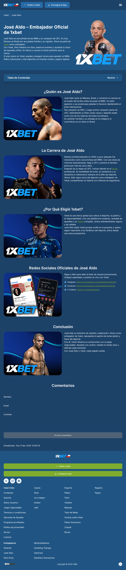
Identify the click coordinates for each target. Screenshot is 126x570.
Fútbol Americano (72, 522)
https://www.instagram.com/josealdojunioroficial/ (96, 282)
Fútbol (67, 493)
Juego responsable (12, 507)
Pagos (98, 493)
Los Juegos (39, 497)
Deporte (68, 488)
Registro (98, 488)
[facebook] (18, 480)
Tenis (66, 497)
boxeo (115, 168)
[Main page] (11, 5)
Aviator (37, 502)
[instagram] (12, 480)
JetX (36, 507)
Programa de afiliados (14, 522)
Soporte (7, 497)
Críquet (67, 527)
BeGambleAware (41, 543)
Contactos (8, 493)
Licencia (7, 537)
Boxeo (67, 532)
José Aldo (8, 553)
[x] (6, 480)
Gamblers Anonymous (44, 558)
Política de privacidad (14, 527)
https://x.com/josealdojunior (88, 290)
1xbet (6, 15)
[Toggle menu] (120, 5)
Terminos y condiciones (15, 512)
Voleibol (68, 502)
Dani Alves (9, 558)
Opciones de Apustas (13, 517)
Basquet (68, 507)
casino (81, 221)
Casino (37, 488)
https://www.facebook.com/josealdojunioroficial (95, 286)
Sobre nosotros (11, 502)
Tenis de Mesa (71, 512)
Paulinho (8, 548)
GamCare (38, 553)
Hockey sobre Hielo (73, 517)
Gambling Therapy (42, 548)
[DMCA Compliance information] (10, 564)
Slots (36, 493)
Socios (7, 532)
